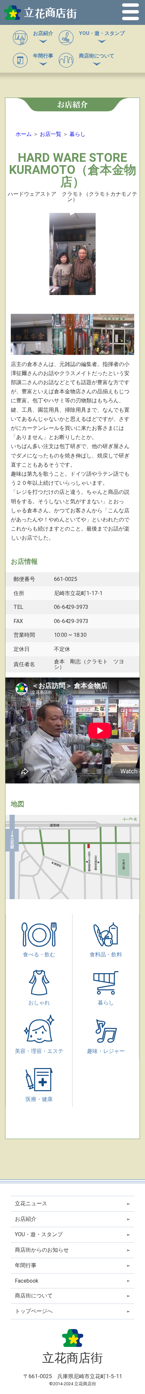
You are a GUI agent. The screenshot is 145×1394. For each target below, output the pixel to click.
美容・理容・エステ (39, 1051)
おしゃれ (39, 1002)
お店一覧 (50, 134)
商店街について (96, 56)
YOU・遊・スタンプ (102, 33)
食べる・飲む (39, 954)
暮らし (77, 134)
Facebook (26, 1281)
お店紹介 (43, 33)
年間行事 (43, 56)
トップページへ (34, 1311)
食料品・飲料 (106, 954)
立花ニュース (31, 1203)
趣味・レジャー (106, 1051)
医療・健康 (39, 1099)
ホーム (24, 134)
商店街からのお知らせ (42, 1250)
